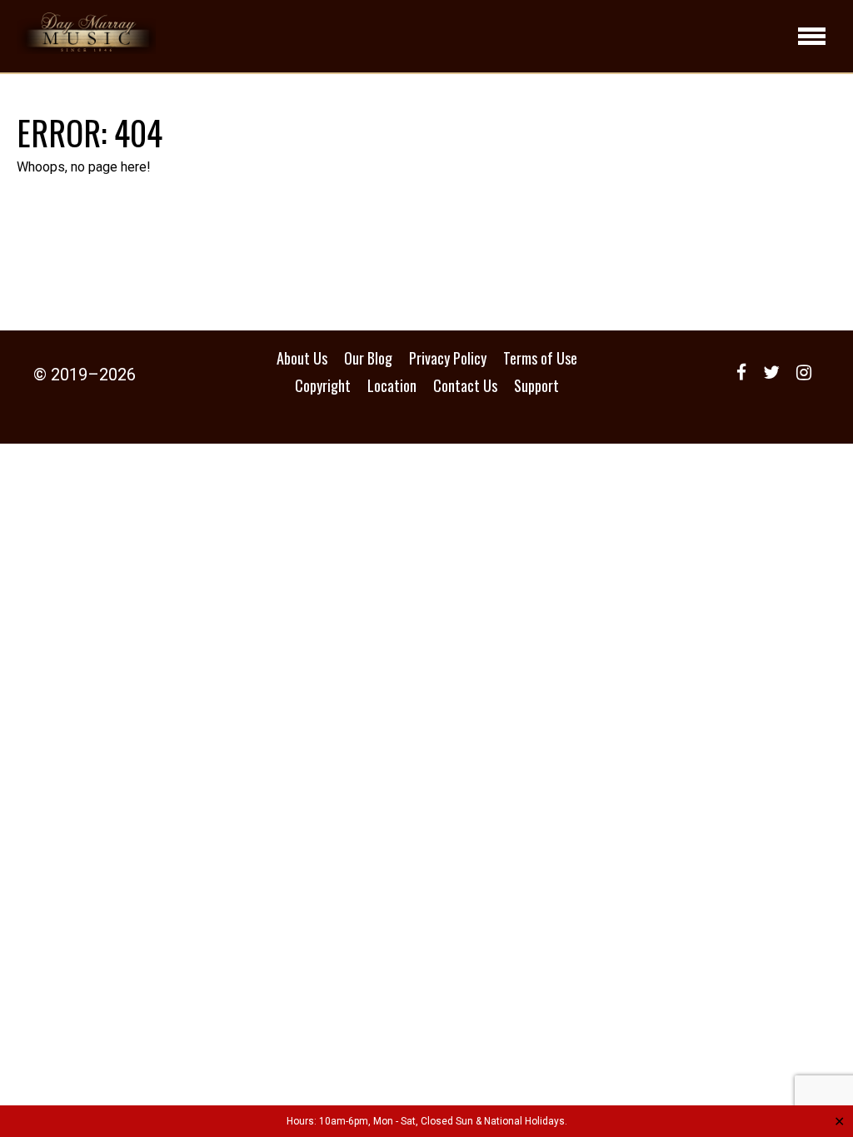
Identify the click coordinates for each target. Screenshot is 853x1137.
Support (536, 385)
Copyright (323, 385)
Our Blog (368, 358)
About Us (302, 358)
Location (392, 385)
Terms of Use (540, 358)
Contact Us (465, 385)
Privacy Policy (447, 358)
